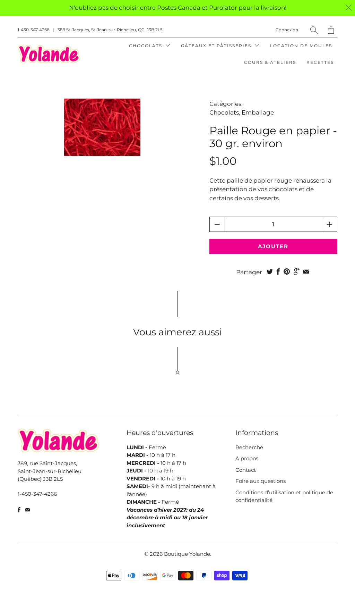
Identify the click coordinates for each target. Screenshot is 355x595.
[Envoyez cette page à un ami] (306, 271)
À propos (246, 458)
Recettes (320, 62)
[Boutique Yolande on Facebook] (19, 509)
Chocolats (146, 45)
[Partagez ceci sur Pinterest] (287, 271)
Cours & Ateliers (270, 62)
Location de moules (301, 45)
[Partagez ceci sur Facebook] (278, 271)
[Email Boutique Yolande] (27, 509)
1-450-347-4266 (33, 29)
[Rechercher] (314, 30)
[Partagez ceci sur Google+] (297, 271)
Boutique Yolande (187, 554)
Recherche (249, 447)
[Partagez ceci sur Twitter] (270, 271)
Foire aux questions (260, 481)
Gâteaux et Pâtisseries (217, 45)
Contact (245, 470)
